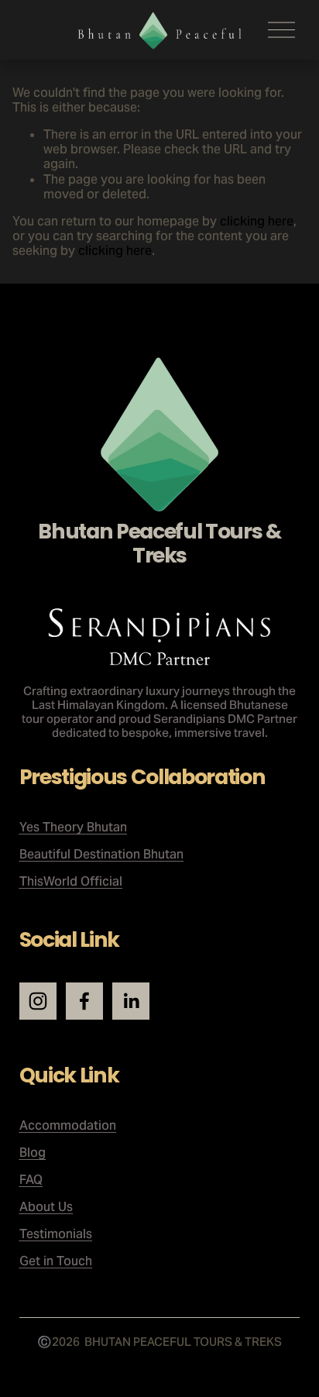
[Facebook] (84, 1001)
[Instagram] (38, 1001)
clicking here (256, 221)
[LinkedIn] (130, 1001)
